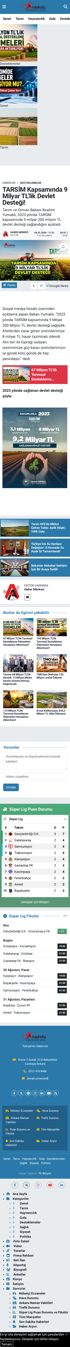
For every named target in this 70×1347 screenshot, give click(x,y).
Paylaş (11, 285)
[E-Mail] (27, 597)
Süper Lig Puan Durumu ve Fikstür (43, 1312)
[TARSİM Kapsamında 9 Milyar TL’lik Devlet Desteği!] (35, 260)
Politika (46, 1163)
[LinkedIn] (42, 1093)
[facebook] (15, 1185)
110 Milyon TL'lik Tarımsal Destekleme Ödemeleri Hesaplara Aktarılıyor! (16, 715)
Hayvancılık (36, 19)
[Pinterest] (28, 1093)
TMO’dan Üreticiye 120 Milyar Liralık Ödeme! (50, 676)
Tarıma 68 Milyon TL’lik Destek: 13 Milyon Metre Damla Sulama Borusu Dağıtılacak (17, 679)
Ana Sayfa (20, 1194)
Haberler (8, 182)
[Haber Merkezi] (12, 592)
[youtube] (50, 1185)
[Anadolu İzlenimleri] (35, 7)
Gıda (52, 19)
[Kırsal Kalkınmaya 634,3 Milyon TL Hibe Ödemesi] (52, 699)
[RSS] (56, 1093)
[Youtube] (49, 1093)
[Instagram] (35, 1093)
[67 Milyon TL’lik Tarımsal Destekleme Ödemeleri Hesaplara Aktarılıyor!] (18, 627)
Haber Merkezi (34, 589)
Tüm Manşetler (50, 1129)
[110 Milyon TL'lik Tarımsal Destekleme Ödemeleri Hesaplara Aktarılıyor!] (18, 699)
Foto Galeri (21, 1241)
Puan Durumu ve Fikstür (18, 1131)
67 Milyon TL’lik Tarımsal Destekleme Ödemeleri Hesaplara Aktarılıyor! (17, 641)
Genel (7, 19)
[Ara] (66, 7)
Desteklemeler (30, 182)
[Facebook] (14, 1093)
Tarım (19, 19)
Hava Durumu (50, 1110)
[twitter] (26, 1185)
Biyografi (20, 1269)
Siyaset (34, 1163)
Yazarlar (19, 1251)
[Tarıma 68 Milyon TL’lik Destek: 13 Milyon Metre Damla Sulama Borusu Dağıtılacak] (18, 663)
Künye (17, 1279)
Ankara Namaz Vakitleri (17, 1120)
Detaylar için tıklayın (35, 902)
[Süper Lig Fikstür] (65, 916)
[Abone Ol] (57, 285)
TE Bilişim (44, 1173)
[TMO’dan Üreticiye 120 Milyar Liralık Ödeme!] (52, 663)
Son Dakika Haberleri (15, 1143)
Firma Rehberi (23, 1255)
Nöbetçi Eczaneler (21, 1110)
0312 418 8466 (37, 1071)
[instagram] (38, 1185)
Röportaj (19, 1265)
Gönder (11, 787)
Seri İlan (19, 1260)
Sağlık (23, 1163)
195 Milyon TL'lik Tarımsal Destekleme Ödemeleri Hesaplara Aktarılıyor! (49, 643)
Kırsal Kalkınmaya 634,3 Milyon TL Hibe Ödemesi (51, 712)
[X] (21, 1093)
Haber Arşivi (49, 1141)
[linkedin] (61, 1185)
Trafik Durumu (50, 1118)
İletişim (18, 1284)
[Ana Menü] (4, 7)
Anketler (19, 1274)
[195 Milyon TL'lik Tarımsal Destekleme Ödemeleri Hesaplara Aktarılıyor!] (52, 627)
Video (17, 1246)
